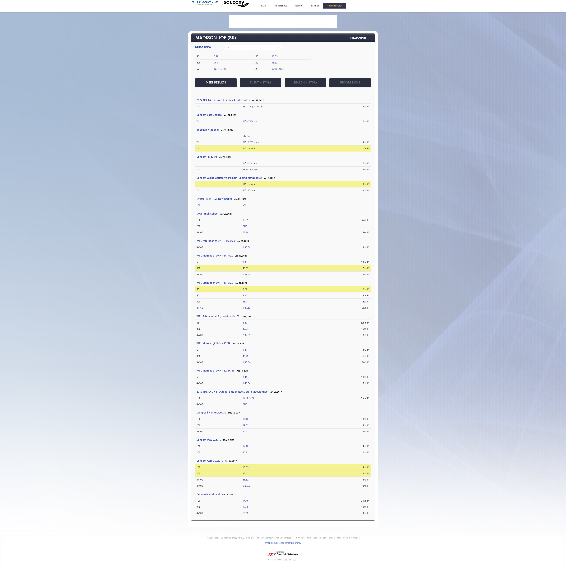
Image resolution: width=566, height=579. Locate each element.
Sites (260, 538)
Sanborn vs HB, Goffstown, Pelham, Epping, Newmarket (229, 177)
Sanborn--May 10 (206, 156)
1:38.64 (246, 362)
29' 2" (274, 68)
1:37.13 (246, 307)
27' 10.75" (248, 142)
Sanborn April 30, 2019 (209, 460)
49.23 (246, 356)
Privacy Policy (213, 538)
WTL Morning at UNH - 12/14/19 (215, 370)
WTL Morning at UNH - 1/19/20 (215, 255)
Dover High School (207, 213)
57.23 (246, 431)
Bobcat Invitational (207, 129)
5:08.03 (246, 485)
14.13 (246, 419)
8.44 (245, 377)
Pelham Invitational (208, 494)
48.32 (275, 62)
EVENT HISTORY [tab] (261, 82)
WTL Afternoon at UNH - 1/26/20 (215, 240)
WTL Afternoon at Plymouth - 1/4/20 (217, 316)
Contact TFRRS (290, 538)
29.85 (246, 507)
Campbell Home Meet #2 (211, 412)
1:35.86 (246, 247)
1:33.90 (246, 274)
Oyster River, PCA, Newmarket (214, 198)
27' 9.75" (247, 121)
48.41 (246, 301)
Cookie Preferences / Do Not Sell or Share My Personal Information (329, 538)
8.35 (245, 295)
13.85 (275, 56)
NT (244, 205)
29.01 (217, 62)
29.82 (246, 425)
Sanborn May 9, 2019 (208, 439)
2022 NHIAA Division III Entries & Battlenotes (223, 100)
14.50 (246, 398)
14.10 (246, 446)
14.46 (246, 500)
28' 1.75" (247, 106)
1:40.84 (246, 383)
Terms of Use (250, 538)
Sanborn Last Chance (209, 114)
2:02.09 (246, 335)
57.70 (246, 232)
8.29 (216, 56)
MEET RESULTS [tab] (216, 82)
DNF (245, 404)
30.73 (246, 452)
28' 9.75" (247, 169)
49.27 (246, 328)
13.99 (246, 220)
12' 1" (217, 68)
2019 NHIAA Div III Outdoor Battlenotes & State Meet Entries (232, 391)
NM (244, 136)
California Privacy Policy (232, 538)
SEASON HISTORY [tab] (305, 82)
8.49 (245, 322)
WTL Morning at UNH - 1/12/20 (215, 282)
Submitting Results (273, 538)
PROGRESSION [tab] (350, 82)
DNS (245, 226)
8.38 (245, 262)
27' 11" (246, 190)
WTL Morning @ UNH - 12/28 (213, 343)
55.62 (246, 479)
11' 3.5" (246, 163)
